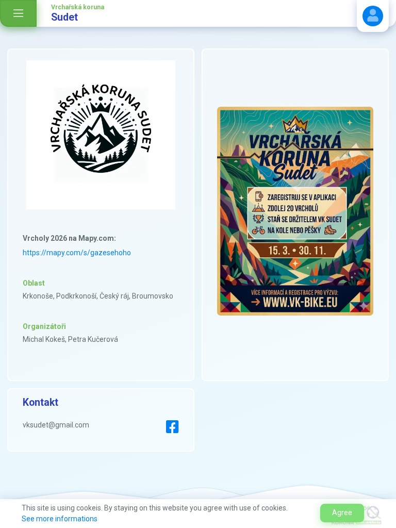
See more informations (59, 519)
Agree (342, 512)
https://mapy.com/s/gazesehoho (77, 253)
